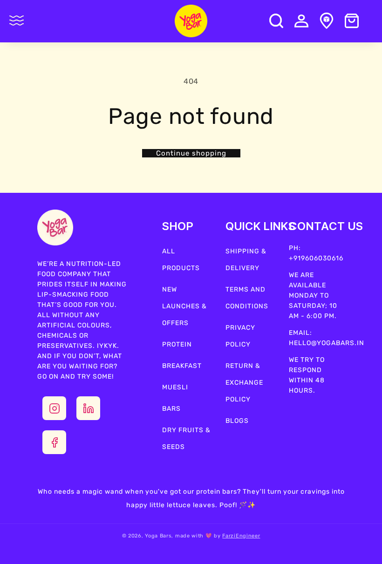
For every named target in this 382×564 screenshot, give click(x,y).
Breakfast (182, 366)
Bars (171, 409)
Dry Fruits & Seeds (186, 438)
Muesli (175, 387)
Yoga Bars (158, 536)
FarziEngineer (241, 536)
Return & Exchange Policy (244, 382)
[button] (17, 21)
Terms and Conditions (246, 297)
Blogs (237, 421)
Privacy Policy (240, 336)
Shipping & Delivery (245, 259)
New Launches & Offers (184, 306)
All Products (181, 259)
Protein (177, 344)
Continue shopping (191, 153)
